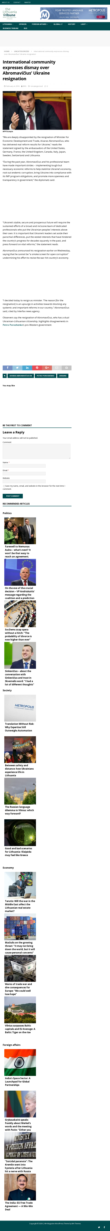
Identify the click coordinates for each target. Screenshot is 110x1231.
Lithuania (7, 24)
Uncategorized (37, 86)
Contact (16, 2)
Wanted (27, 2)
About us (5, 2)
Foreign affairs (39, 24)
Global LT (58, 24)
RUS (25, 28)
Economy (8, 867)
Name (6, 462)
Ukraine (62, 376)
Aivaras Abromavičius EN (21, 376)
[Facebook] (104, 1227)
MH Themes (76, 1223)
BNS (24, 86)
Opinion (22, 24)
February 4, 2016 (12, 86)
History (71, 24)
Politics (7, 513)
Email (5, 470)
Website (6, 478)
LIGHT (83, 24)
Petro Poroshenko (13, 324)
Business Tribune (10, 28)
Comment (7, 442)
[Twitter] (99, 1227)
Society (7, 690)
